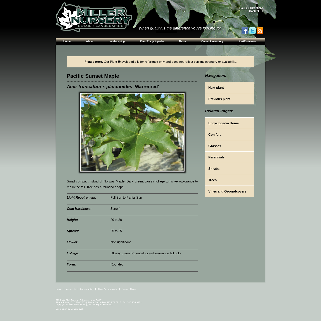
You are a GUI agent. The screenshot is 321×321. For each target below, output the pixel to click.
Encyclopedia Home (223, 123)
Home (67, 41)
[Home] (94, 17)
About (89, 41)
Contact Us (256, 11)
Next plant (216, 87)
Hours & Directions (251, 8)
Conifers (214, 134)
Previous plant (219, 99)
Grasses (214, 146)
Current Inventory (212, 41)
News (182, 41)
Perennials (216, 157)
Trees (212, 180)
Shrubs (213, 168)
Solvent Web (77, 309)
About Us (71, 289)
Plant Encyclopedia (152, 41)
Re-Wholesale (247, 41)
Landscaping (117, 41)
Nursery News (129, 289)
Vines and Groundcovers (227, 191)
